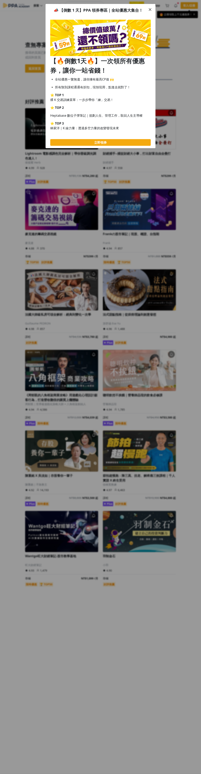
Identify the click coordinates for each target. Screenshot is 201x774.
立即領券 (100, 142)
